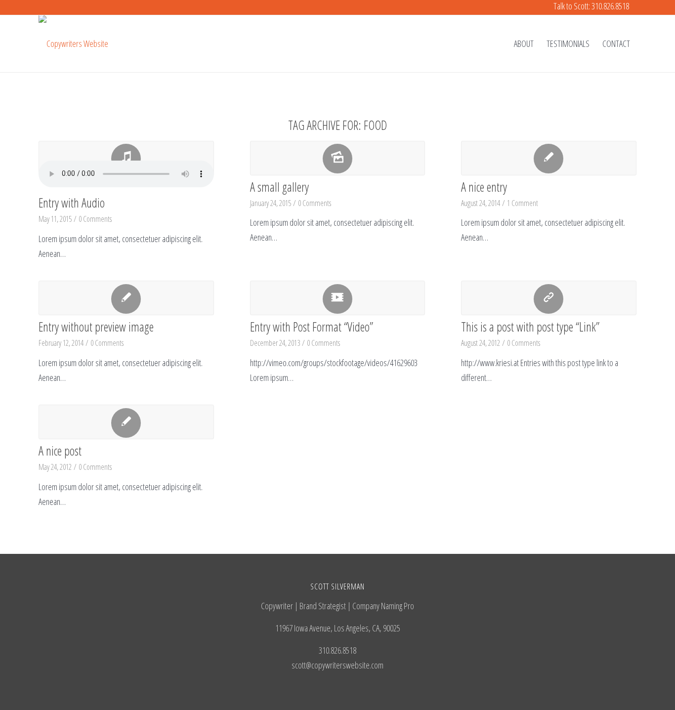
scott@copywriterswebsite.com (337, 665)
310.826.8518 (610, 6)
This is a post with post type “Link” (530, 326)
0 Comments (95, 218)
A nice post (60, 450)
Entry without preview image (96, 326)
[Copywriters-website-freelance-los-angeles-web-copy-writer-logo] (73, 43)
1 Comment (522, 203)
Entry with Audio (72, 202)
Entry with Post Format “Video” (311, 326)
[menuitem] (523, 43)
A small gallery (279, 186)
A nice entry (484, 186)
